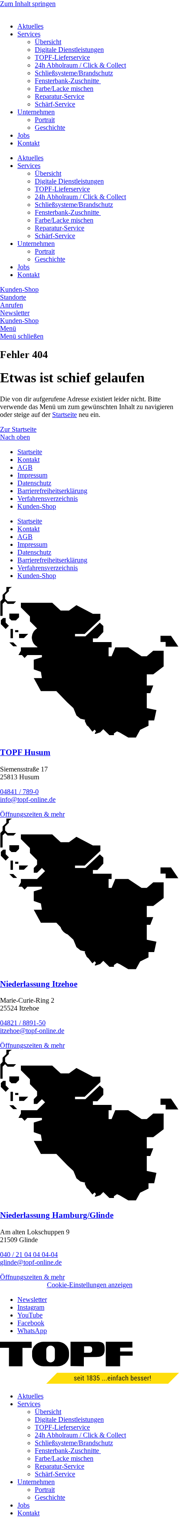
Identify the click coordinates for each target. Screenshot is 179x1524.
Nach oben (15, 437)
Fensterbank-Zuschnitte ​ (68, 80)
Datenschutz (34, 483)
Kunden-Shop (36, 506)
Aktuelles (30, 26)
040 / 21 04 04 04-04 (29, 1254)
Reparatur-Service (59, 96)
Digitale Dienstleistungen (69, 49)
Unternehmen (36, 112)
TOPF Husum (25, 752)
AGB (25, 467)
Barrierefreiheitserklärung (52, 490)
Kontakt (28, 143)
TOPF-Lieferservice (62, 57)
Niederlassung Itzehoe (38, 983)
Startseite (64, 414)
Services (28, 34)
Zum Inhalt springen (28, 3)
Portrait (45, 119)
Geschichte (50, 127)
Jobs (23, 135)
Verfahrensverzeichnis (47, 498)
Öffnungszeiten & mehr (32, 814)
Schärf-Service (55, 104)
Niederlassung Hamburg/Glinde (56, 1215)
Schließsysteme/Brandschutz (74, 73)
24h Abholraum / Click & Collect (80, 65)
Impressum (32, 475)
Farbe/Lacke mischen (64, 88)
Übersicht (48, 41)
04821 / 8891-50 (23, 1023)
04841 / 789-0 (19, 791)
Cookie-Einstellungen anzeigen (90, 1284)
